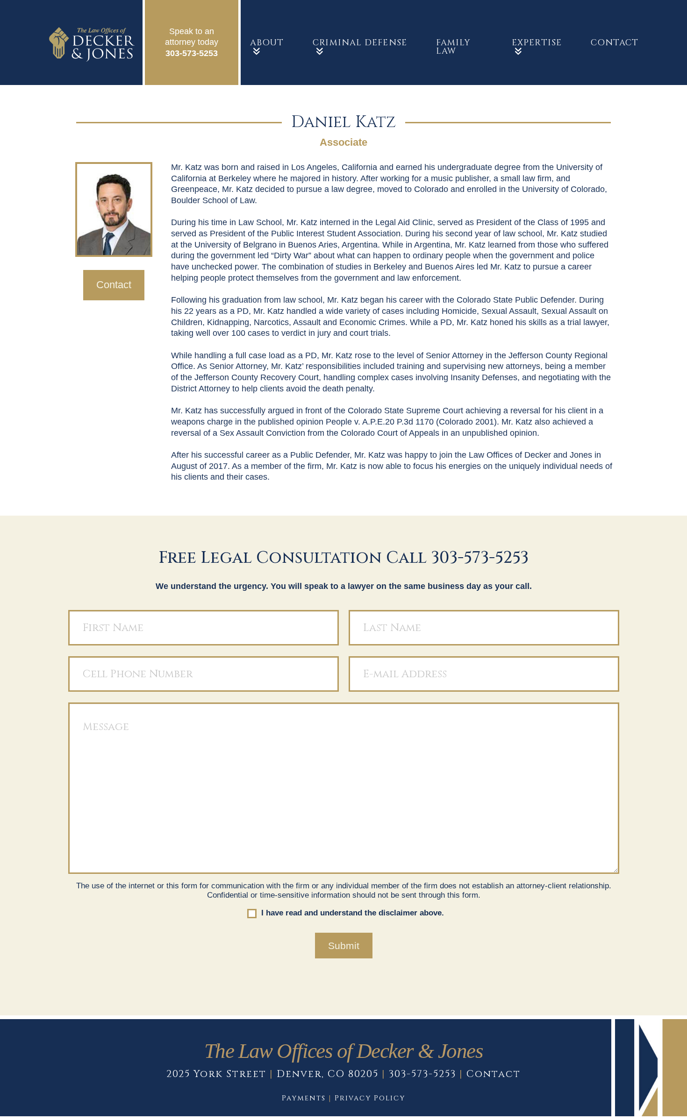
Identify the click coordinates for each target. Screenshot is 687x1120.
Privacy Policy (370, 1098)
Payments (304, 1098)
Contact (493, 1074)
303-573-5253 (191, 53)
